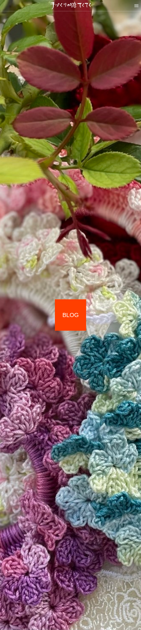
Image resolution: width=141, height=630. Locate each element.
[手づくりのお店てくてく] (70, 5)
